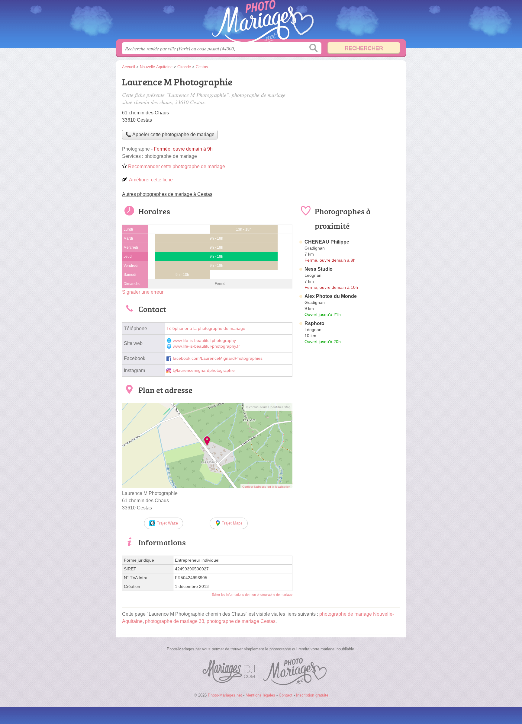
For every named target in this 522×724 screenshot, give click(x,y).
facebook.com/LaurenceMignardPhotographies (218, 358)
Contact (285, 695)
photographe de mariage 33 (174, 621)
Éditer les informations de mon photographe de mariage (252, 594)
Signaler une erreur (142, 292)
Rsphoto (314, 323)
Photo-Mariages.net (261, 21)
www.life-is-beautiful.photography (204, 340)
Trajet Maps (232, 523)
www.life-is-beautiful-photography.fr (206, 346)
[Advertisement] (349, 116)
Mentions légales (260, 695)
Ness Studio (318, 269)
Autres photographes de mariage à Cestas (167, 194)
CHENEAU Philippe (326, 241)
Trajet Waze (167, 523)
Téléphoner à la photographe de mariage (205, 328)
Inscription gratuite (312, 695)
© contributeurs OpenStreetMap (268, 407)
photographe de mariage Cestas (241, 621)
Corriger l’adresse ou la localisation (266, 486)
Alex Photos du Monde (330, 296)
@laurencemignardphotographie (204, 370)
